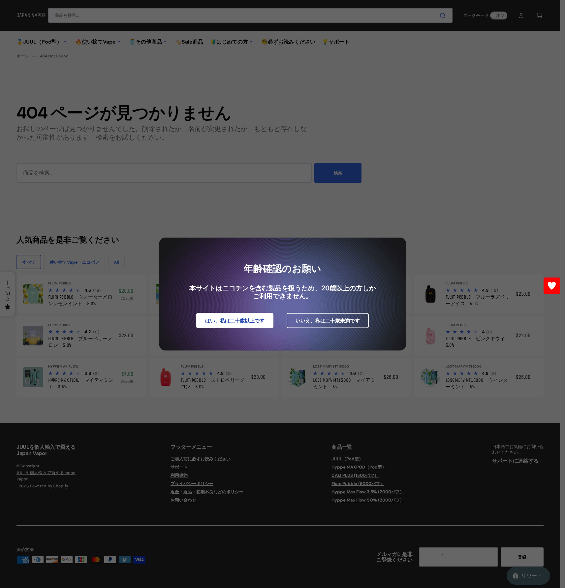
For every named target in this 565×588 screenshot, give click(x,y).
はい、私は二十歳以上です (235, 320)
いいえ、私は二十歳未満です (328, 320)
